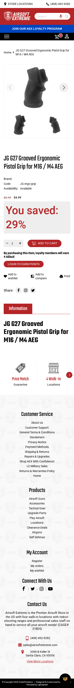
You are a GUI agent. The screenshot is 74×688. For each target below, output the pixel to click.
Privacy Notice (37, 442)
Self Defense (37, 537)
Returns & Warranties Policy (37, 471)
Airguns (37, 532)
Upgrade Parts (37, 513)
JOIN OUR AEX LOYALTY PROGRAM (37, 28)
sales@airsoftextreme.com (40, 645)
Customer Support (37, 427)
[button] (63, 87)
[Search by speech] (61, 16)
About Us (37, 422)
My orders (37, 566)
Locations (37, 522)
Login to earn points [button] (23, 264)
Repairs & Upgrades (37, 456)
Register (37, 561)
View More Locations (40, 661)
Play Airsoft (37, 518)
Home (7, 52)
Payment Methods (37, 446)
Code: (7, 183)
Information (18, 308)
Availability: (11, 188)
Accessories (37, 503)
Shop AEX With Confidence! (37, 461)
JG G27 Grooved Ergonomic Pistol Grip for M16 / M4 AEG (42, 52)
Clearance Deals (37, 527)
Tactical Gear (37, 508)
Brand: (8, 179)
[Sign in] (67, 37)
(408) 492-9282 (40, 638)
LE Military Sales (37, 466)
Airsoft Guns (37, 498)
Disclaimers (37, 437)
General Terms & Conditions (37, 432)
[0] (55, 36)
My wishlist (37, 570)
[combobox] (49, 16)
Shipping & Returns (37, 451)
